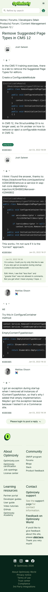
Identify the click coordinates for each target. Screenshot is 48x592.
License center (11, 473)
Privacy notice (24, 574)
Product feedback (35, 470)
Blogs (29, 463)
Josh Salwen (21, 47)
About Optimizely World (24, 572)
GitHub (7, 509)
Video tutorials (11, 506)
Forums (13, 20)
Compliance (24, 583)
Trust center (24, 580)
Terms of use (24, 577)
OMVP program (34, 456)
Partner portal (11, 495)
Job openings (10, 469)
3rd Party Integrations (24, 586)
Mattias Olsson (22, 290)
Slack (28, 467)
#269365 (6, 362)
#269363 (6, 150)
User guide (9, 502)
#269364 (6, 252)
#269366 (6, 412)
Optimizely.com (11, 460)
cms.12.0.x (8, 145)
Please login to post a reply (25, 421)
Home (3, 20)
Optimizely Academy (9, 514)
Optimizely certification (10, 465)
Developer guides (12, 499)
